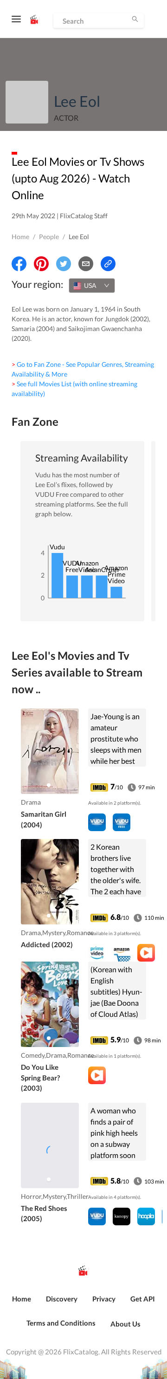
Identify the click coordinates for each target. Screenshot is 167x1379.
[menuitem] (22, 1303)
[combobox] (92, 285)
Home (20, 237)
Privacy (104, 1298)
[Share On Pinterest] (41, 263)
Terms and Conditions (61, 1323)
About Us (125, 1324)
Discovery (61, 1298)
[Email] (85, 263)
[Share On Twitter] (63, 263)
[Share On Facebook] (19, 263)
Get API (142, 1298)
